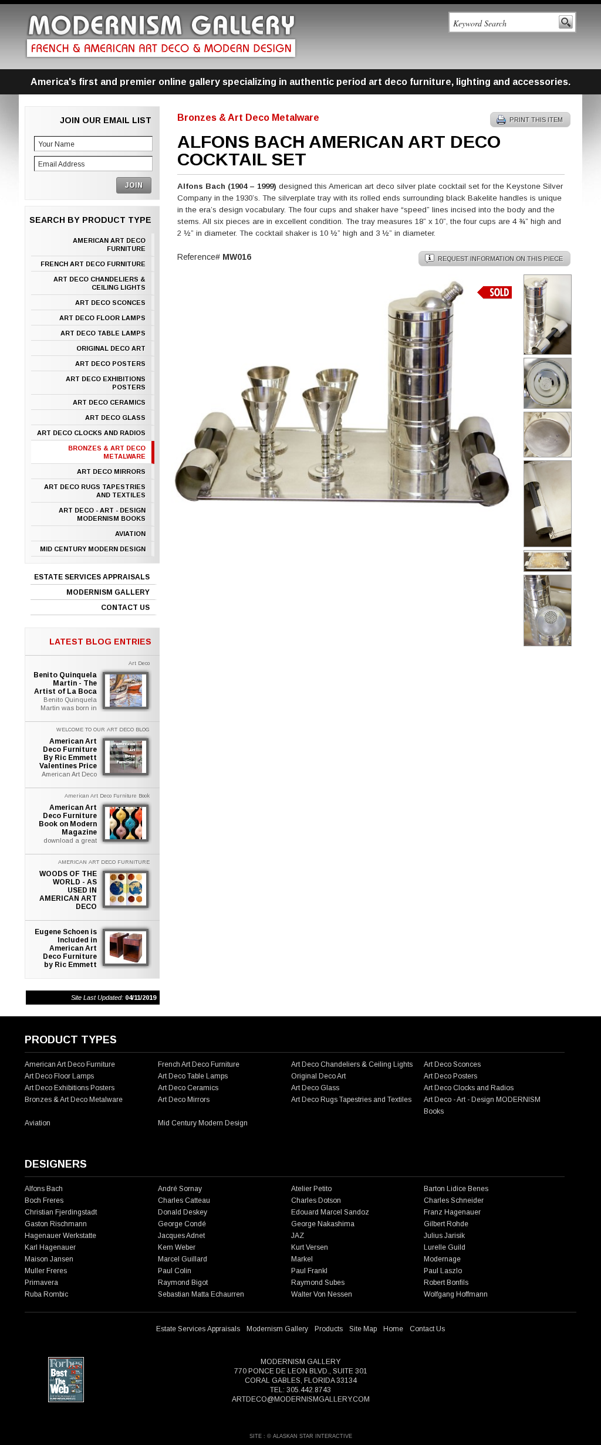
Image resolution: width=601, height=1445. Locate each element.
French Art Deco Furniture (93, 263)
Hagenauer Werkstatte (60, 1236)
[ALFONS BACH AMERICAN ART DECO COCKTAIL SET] (341, 509)
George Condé (182, 1224)
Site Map (363, 1329)
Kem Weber (176, 1247)
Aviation (130, 533)
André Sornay (180, 1189)
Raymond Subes (318, 1282)
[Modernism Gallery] (161, 36)
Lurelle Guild (444, 1247)
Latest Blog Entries (100, 641)
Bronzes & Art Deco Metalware (107, 452)
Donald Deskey (182, 1212)
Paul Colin (174, 1271)
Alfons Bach (44, 1189)
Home (393, 1329)
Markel (302, 1259)
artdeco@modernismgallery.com (301, 1399)
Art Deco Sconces (110, 302)
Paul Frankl (309, 1271)
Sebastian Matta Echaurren (201, 1294)
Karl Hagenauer (50, 1247)
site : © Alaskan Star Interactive (300, 1436)
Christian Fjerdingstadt (61, 1212)
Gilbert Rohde (446, 1224)
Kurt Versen (309, 1247)
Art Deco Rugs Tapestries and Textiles (95, 490)
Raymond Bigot (183, 1282)
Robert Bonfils (446, 1282)
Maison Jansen (49, 1259)
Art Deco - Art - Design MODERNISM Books (102, 514)
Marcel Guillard (182, 1259)
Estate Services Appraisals (92, 577)
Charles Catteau (184, 1200)
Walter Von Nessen (321, 1294)
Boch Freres (44, 1200)
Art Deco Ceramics (109, 402)
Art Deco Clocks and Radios (91, 432)
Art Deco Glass (115, 417)
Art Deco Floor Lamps (102, 317)
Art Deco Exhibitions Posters (106, 383)
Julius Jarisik (444, 1236)
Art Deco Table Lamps (103, 333)
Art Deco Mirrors (111, 471)
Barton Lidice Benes (456, 1189)
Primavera (41, 1282)
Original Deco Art (111, 348)
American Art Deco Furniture (109, 244)
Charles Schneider (454, 1200)
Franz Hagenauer (452, 1212)
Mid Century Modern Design (93, 548)
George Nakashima (322, 1224)
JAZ (297, 1236)
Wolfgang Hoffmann (456, 1294)
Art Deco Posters (110, 363)
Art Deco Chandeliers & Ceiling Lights (99, 283)
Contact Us (125, 607)
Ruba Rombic (46, 1294)
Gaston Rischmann (56, 1224)
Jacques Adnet (181, 1236)
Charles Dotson (316, 1200)
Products (329, 1329)
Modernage (442, 1259)
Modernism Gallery (108, 592)
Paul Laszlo (443, 1271)
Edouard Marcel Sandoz (330, 1212)
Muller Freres (46, 1271)
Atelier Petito (311, 1189)
